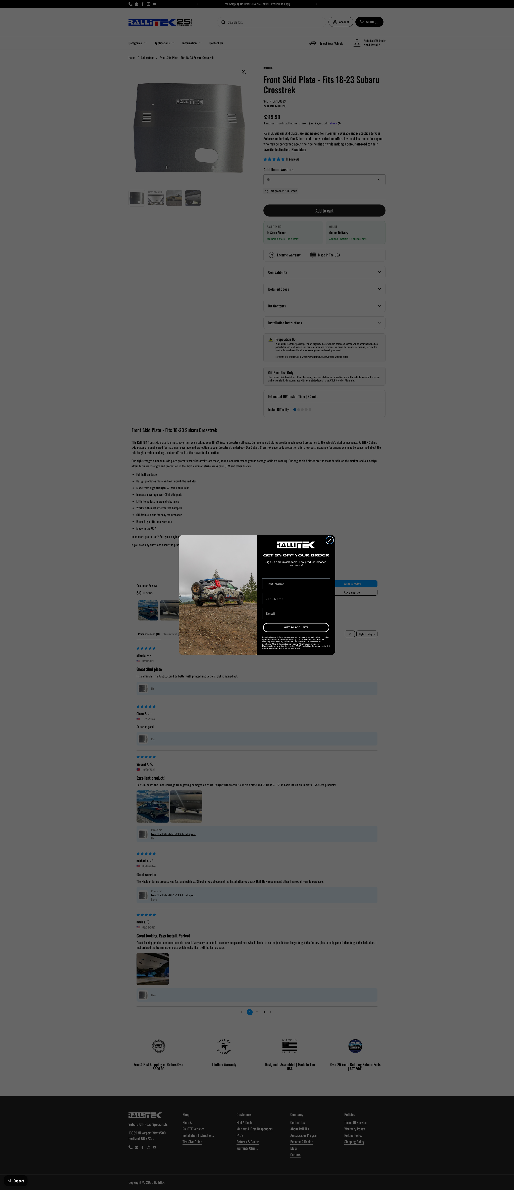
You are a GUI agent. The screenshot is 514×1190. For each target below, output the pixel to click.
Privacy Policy (285, 648)
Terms (297, 648)
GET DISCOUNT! (296, 627)
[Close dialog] (329, 540)
